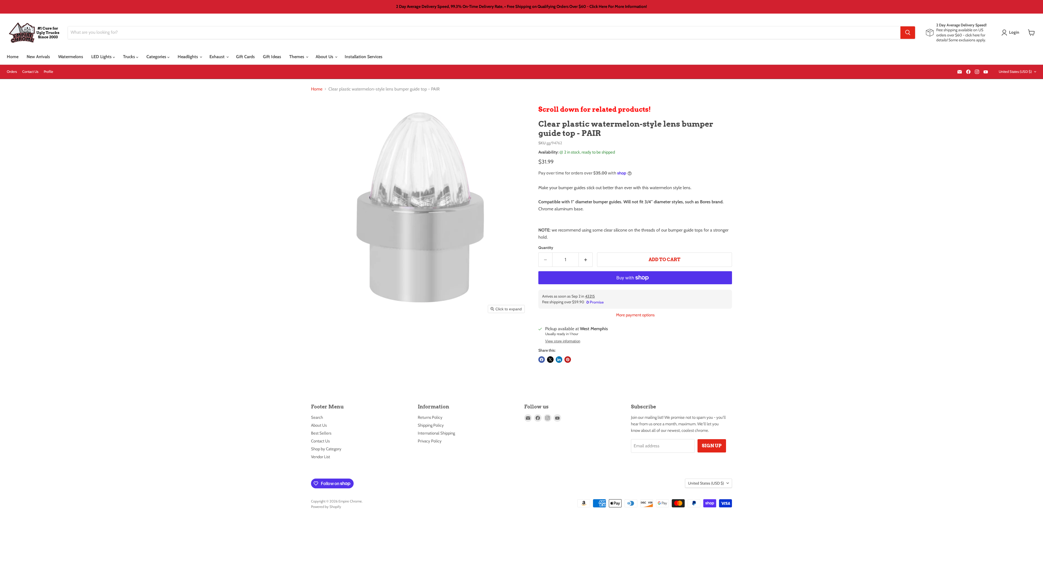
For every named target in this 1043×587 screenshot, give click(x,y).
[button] (1011, 32)
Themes (297, 56)
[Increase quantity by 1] (586, 259)
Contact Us (30, 72)
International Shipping (436, 433)
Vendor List (320, 456)
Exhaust (217, 56)
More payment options (635, 315)
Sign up (712, 445)
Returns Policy (430, 417)
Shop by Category (326, 449)
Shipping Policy (431, 425)
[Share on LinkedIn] (559, 359)
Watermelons (70, 56)
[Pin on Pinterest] (567, 359)
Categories (156, 56)
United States (1015, 71)
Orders (12, 72)
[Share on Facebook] (541, 359)
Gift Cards (245, 56)
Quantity (545, 247)
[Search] (907, 32)
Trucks (129, 56)
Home (12, 56)
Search (317, 417)
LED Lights (102, 56)
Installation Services (363, 56)
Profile (48, 72)
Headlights (188, 56)
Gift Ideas (272, 56)
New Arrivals (38, 56)
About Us (325, 56)
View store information (562, 341)
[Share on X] (550, 359)
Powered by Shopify (326, 506)
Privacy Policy (430, 441)
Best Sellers (321, 433)
